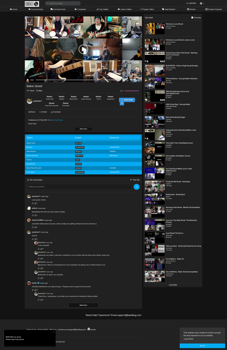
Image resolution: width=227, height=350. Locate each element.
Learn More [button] (188, 339)
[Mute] (131, 80)
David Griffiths (38, 220)
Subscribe (128, 100)
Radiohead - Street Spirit (175, 194)
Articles (192, 9)
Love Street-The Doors (174, 233)
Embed (44, 112)
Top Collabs (103, 9)
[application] (83, 49)
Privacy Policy (43, 330)
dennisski (41, 242)
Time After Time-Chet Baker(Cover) (179, 143)
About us (53, 330)
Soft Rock (59, 120)
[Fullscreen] (139, 80)
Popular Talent (148, 9)
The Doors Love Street (174, 24)
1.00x (124, 80)
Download (57, 112)
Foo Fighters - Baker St (175, 259)
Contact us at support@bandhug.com (72, 330)
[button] (202, 3)
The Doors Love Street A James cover (180, 40)
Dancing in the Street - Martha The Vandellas (183, 207)
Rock (52, 120)
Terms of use (32, 330)
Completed (81, 9)
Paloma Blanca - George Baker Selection (181, 79)
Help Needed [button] (169, 9)
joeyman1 (37, 101)
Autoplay (197, 18)
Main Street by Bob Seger (175, 117)
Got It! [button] (202, 346)
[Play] (28, 80)
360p (135, 80)
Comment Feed (59, 9)
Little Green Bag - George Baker (178, 104)
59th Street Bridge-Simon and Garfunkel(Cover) (177, 92)
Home (14, 9)
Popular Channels (215, 9)
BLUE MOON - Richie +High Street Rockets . (182, 66)
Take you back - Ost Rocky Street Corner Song (183, 246)
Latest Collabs (126, 9)
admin (34, 208)
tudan (34, 283)
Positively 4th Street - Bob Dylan (178, 182)
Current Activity (37, 9)
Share (32, 112)
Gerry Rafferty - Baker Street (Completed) (182, 272)
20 (127, 79)
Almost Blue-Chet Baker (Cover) (178, 156)
